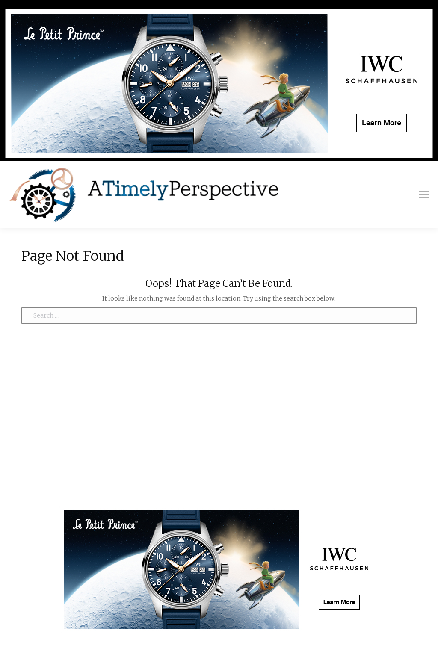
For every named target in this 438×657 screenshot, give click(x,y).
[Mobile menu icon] (423, 194)
